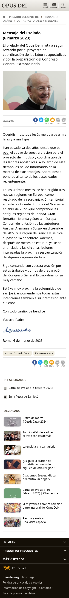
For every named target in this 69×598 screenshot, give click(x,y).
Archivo (30, 593)
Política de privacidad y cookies (22, 582)
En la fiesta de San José (23, 396)
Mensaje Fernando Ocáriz (17, 353)
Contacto (45, 588)
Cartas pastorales (44, 353)
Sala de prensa (12, 593)
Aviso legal (28, 577)
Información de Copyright (19, 588)
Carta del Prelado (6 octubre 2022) (31, 388)
